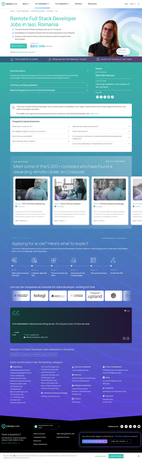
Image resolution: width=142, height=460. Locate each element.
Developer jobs (15, 400)
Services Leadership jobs (80, 381)
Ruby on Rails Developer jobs (51, 386)
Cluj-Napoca (26, 354)
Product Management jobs (112, 373)
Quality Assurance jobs (18, 378)
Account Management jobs (112, 381)
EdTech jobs (107, 402)
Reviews (78, 4)
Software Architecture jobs (50, 396)
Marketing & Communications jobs (114, 391)
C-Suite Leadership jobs (80, 370)
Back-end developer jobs (19, 392)
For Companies (61, 4)
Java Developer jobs (48, 372)
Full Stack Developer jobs (49, 369)
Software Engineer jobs (18, 384)
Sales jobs (106, 383)
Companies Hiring (39, 437)
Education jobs (108, 399)
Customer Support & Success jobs (84, 378)
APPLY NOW (16, 46)
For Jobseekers (41, 4)
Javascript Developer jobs (50, 375)
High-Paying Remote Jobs (66, 434)
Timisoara (36, 354)
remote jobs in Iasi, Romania (25, 52)
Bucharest (14, 354)
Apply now (94, 113)
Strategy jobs (76, 394)
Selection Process (63, 437)
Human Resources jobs (80, 389)
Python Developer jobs (49, 380)
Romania (50, 11)
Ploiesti (53, 354)
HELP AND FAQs (10, 443)
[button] (49, 71)
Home (12, 11)
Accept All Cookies (116, 456)
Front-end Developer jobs (50, 367)
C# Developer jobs (17, 394)
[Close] (138, 456)
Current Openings (23, 11)
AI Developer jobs (16, 386)
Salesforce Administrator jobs (20, 381)
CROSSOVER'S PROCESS (114, 238)
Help (126, 4)
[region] (71, 456)
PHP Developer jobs (48, 378)
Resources (92, 4)
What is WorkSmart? (40, 444)
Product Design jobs (17, 375)
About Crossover (39, 434)
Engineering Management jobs (20, 373)
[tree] (40, 134)
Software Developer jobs (49, 388)
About (25, 4)
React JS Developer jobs (49, 383)
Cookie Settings (100, 456)
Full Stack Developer (38, 11)
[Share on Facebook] (101, 97)
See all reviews (116, 161)
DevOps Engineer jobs (18, 402)
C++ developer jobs (17, 397)
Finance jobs (76, 402)
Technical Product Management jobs (115, 370)
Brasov (45, 354)
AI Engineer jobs (15, 389)
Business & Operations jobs (81, 391)
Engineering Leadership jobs (20, 370)
